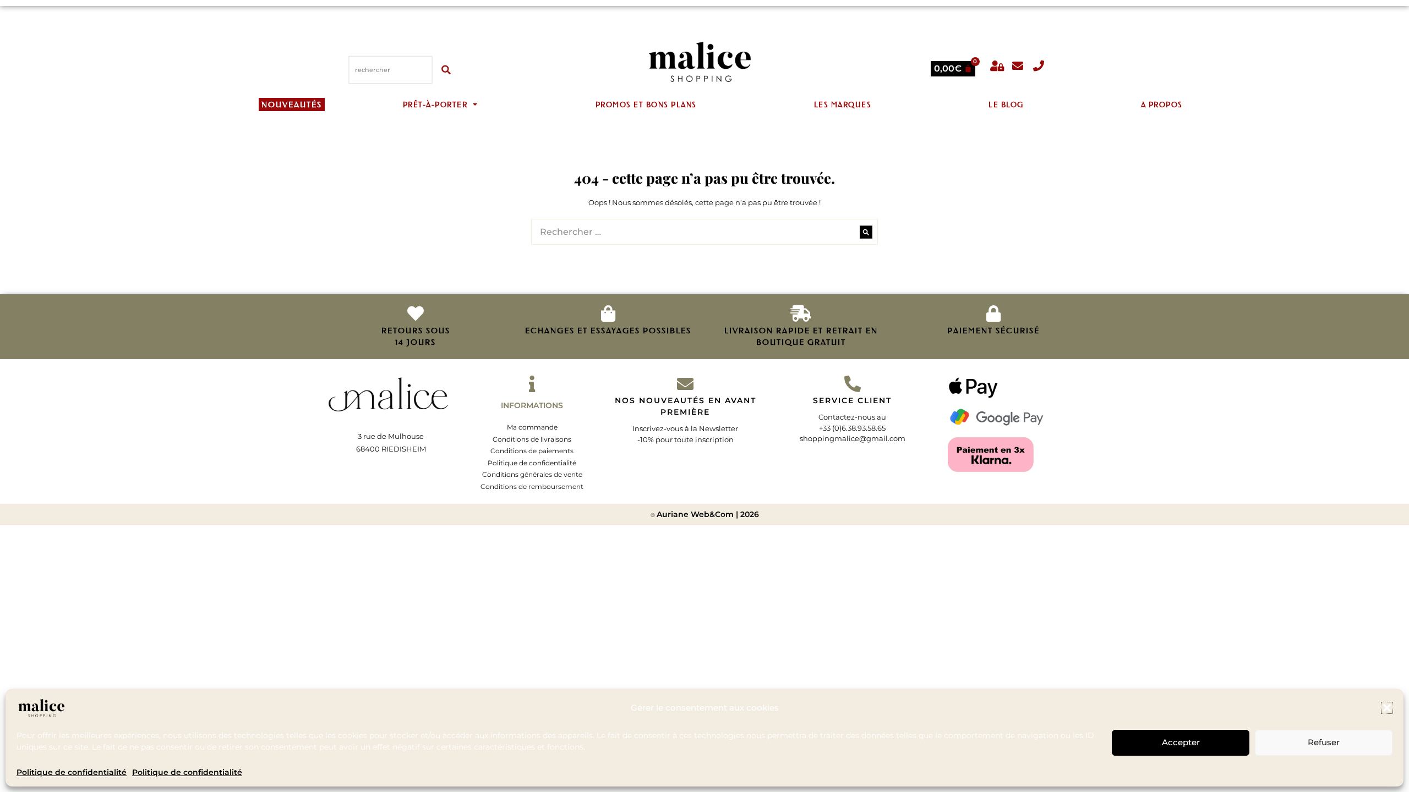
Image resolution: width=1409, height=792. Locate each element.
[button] (1386, 707)
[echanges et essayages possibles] (608, 313)
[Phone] (1038, 66)
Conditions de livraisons (532, 439)
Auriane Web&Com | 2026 (708, 514)
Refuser (1324, 743)
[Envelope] (1017, 66)
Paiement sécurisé (993, 331)
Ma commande (532, 427)
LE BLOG (1006, 104)
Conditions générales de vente (532, 474)
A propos (1162, 104)
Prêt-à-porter (435, 104)
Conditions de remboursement (531, 486)
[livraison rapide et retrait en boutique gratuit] (801, 313)
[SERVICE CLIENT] (852, 384)
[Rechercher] (447, 69)
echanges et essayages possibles (608, 331)
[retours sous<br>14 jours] (415, 313)
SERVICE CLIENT (852, 400)
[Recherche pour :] (704, 232)
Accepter (1181, 743)
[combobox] (391, 69)
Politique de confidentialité (72, 772)
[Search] (866, 232)
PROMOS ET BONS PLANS (646, 104)
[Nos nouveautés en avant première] (685, 384)
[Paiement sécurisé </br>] (993, 313)
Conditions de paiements (532, 451)
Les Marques (843, 104)
